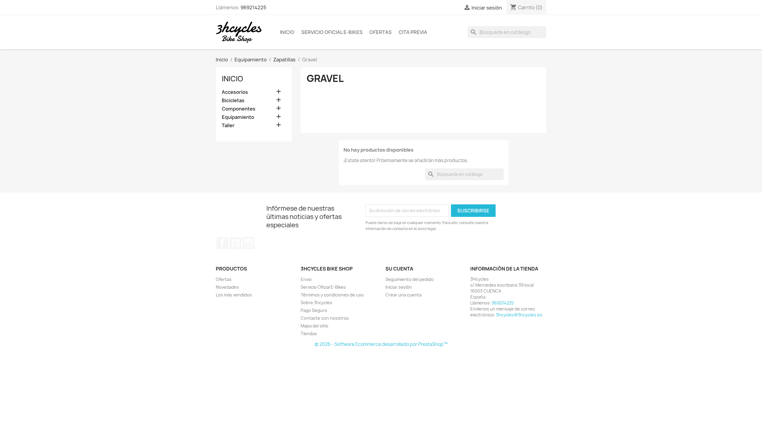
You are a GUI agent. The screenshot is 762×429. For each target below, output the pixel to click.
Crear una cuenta (403, 295)
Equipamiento (238, 117)
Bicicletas (233, 100)
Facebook (222, 243)
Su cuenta (399, 268)
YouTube (235, 243)
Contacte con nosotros (325, 318)
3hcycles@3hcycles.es (519, 315)
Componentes (238, 109)
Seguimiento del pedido (409, 279)
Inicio (287, 32)
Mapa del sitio (314, 326)
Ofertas (380, 32)
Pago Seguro (314, 310)
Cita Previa (413, 32)
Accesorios (235, 92)
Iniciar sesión (398, 287)
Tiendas (309, 333)
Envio (306, 279)
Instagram (248, 243)
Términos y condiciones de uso (332, 295)
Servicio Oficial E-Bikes (332, 32)
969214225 (253, 7)
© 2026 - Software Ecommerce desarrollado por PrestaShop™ (381, 344)
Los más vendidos (234, 295)
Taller (228, 125)
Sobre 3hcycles (316, 302)
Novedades (227, 287)
